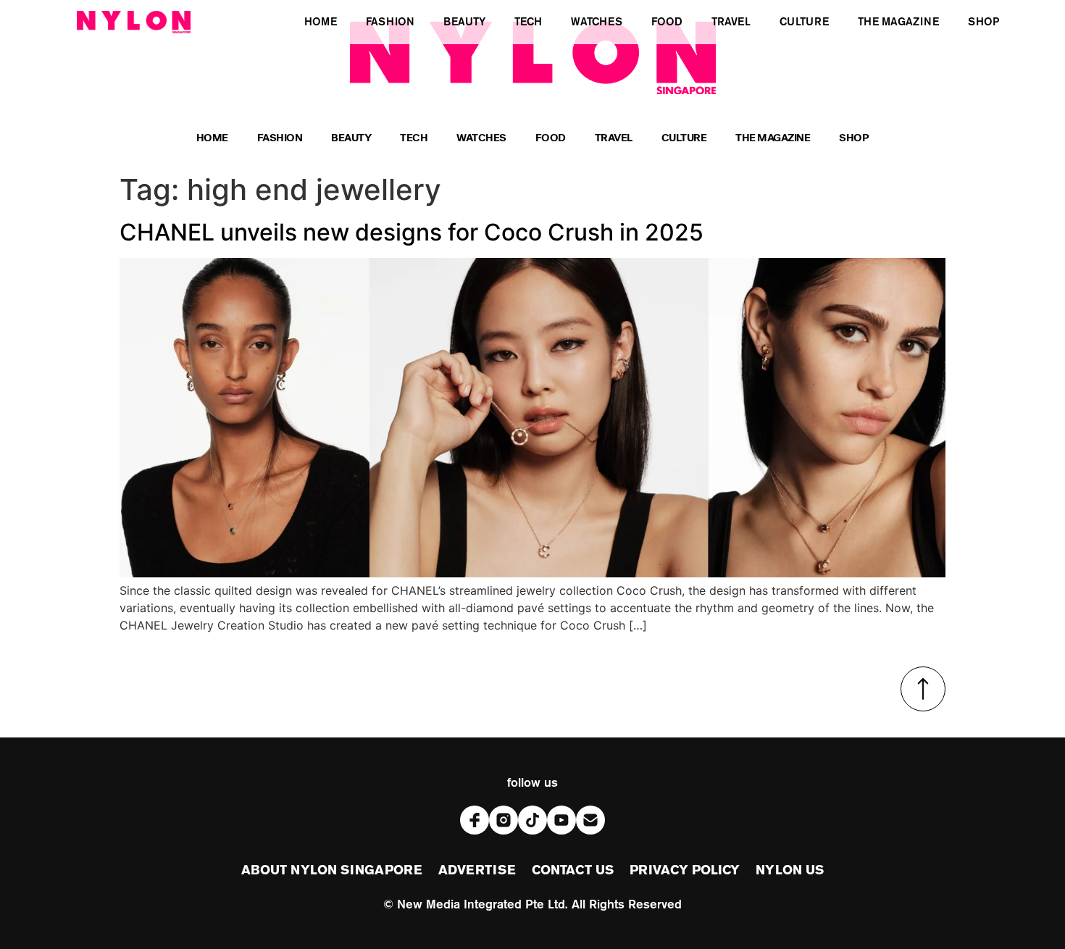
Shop (854, 139)
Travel (613, 139)
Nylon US (790, 871)
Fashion (280, 139)
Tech (413, 139)
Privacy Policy (685, 871)
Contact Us (573, 871)
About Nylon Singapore (331, 871)
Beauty (351, 139)
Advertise (477, 871)
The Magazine (772, 139)
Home (212, 139)
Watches (481, 139)
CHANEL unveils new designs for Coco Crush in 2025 (411, 232)
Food (550, 139)
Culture (684, 139)
